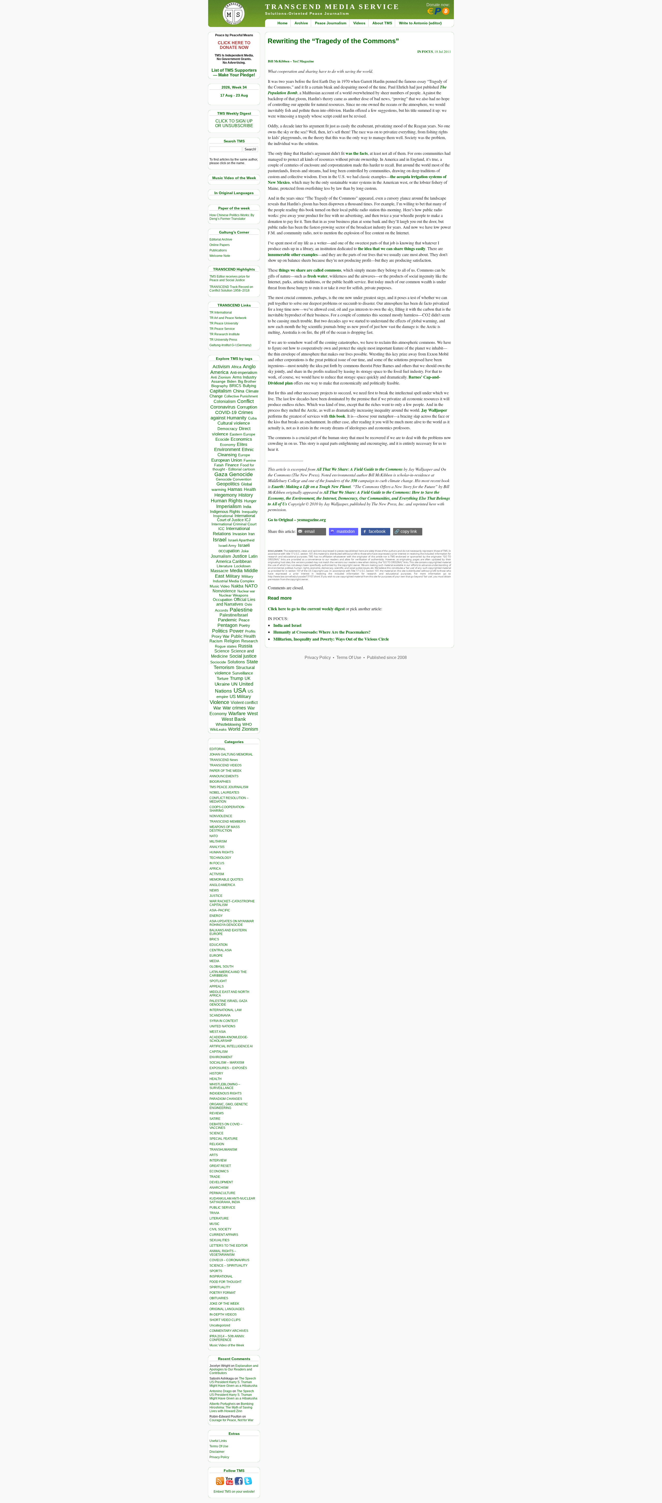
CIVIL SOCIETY (220, 1229)
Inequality (250, 512)
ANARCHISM (218, 1187)
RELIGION (216, 1144)
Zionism (250, 729)
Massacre (219, 571)
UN (234, 684)
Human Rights (227, 500)
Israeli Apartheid (241, 540)
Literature (224, 566)
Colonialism (225, 401)
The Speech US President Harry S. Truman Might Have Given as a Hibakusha (233, 1382)
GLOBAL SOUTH (221, 966)
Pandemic (227, 620)
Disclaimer (216, 1452)
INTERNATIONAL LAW (225, 1010)
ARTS (213, 1155)
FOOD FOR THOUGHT (225, 1282)
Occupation (222, 599)
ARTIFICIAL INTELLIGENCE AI (231, 1046)
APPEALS (216, 986)
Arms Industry (244, 377)
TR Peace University (223, 323)
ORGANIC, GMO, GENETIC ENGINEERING (228, 1106)
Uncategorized (219, 1325)
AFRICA (215, 868)
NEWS (214, 890)
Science (221, 651)
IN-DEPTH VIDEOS (223, 1314)
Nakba (237, 586)
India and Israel (287, 625)
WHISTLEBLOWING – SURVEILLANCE (224, 1086)
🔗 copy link (405, 531)
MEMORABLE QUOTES (226, 879)
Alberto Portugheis (222, 1404)
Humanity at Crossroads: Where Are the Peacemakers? (322, 632)
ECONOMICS (219, 1171)
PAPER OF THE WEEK (225, 771)
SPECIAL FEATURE (223, 1139)
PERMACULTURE (222, 1193)
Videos (359, 23)
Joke (245, 551)
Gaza (221, 474)
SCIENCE (216, 1133)
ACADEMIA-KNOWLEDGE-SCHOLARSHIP (228, 1039)
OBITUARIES (218, 1298)
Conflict (245, 401)
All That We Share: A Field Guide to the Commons (360, 469)
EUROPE (216, 955)
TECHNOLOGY (220, 858)
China (238, 391)
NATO (251, 586)
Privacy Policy (219, 1457)
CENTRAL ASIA (220, 950)
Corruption (247, 407)
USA (240, 690)
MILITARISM (218, 841)
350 (354, 480)
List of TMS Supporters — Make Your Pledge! (234, 72)
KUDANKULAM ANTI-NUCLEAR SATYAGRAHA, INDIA (232, 1200)
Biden (231, 381)
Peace (244, 620)
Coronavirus (222, 407)
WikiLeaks (218, 729)
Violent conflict (244, 702)
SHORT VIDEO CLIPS (224, 1320)
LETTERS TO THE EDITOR (228, 1245)
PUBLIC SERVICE (222, 1207)
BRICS (235, 385)
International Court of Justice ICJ (236, 518)
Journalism (221, 556)
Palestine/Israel (234, 615)
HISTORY (216, 1073)
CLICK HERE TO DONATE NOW (234, 45)
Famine (250, 460)
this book (337, 416)
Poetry (244, 625)
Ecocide (222, 439)
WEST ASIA (217, 1032)
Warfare (237, 713)
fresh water (317, 276)
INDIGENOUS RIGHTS (225, 1093)
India (247, 507)
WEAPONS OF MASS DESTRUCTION (224, 828)
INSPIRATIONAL (221, 1276)
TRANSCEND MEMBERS (227, 821)
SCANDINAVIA (219, 1015)
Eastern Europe (242, 434)
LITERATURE (219, 1218)
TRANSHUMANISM (223, 1149)
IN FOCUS (216, 863)
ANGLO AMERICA (222, 885)
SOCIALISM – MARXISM (226, 1062)
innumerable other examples (293, 254)
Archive (301, 23)
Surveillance (242, 673)
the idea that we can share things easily (391, 248)
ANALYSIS (216, 847)
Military (233, 576)
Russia (245, 646)
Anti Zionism (221, 377)
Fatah (219, 465)
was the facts (356, 153)
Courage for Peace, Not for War (231, 1420)
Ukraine (222, 684)
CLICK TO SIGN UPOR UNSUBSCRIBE (234, 123)
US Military (240, 696)
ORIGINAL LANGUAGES (226, 1309)
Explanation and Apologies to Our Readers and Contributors (233, 1369)
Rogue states (226, 646)
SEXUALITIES (219, 1240)
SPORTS (215, 1271)
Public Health (243, 636)
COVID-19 (226, 412)
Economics (241, 439)
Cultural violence (233, 423)
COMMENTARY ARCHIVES (228, 1331)
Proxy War (220, 636)
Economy (227, 444)
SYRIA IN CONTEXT (223, 1021)
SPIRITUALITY (219, 1287)
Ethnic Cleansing (235, 452)
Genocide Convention (233, 479)
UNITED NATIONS (222, 1026)
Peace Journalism (330, 23)
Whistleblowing (228, 724)
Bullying (249, 386)
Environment (227, 449)
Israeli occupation (234, 548)
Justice (239, 556)
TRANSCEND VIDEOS (225, 765)
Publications (218, 250)
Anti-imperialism (243, 373)
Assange (218, 381)
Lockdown (242, 566)
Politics (220, 631)
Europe (244, 455)
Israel (220, 539)
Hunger (250, 501)
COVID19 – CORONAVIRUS (229, 1260)
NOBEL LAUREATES (224, 792)
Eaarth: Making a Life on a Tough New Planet (310, 486)
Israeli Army (227, 546)
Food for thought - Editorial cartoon (234, 467)
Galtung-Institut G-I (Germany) (230, 345)
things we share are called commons (310, 270)
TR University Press (223, 340)
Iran (251, 534)
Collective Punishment (241, 396)
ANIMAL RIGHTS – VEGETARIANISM (222, 1253)
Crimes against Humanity (231, 415)
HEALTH (215, 1079)
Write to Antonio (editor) (420, 23)
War (217, 708)
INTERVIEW (218, 1160)
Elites (242, 444)
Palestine (241, 610)
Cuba (252, 418)
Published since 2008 (387, 657)
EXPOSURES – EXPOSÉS (228, 1068)
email (310, 531)
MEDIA (214, 961)
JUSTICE (215, 896)
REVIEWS (216, 1113)
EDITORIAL (217, 749)
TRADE (214, 1177)
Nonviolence (224, 591)
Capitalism (220, 391)
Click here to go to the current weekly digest (306, 609)
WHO (247, 724)
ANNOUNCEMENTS (223, 776)
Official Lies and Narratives (235, 601)
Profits (250, 631)
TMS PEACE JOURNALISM (228, 787)
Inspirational (223, 516)
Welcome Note (219, 256)
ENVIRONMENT (220, 1057)
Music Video (220, 586)
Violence (219, 702)
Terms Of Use (218, 1446)
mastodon (346, 531)
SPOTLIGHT (218, 981)
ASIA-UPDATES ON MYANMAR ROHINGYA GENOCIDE (231, 923)
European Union (226, 460)
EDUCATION (218, 945)
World (234, 729)
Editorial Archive (220, 239)
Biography (219, 386)
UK (248, 678)
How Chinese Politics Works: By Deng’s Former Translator (231, 217)
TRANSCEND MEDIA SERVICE (332, 7)
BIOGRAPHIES (220, 781)
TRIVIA (214, 1213)
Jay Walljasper (434, 410)
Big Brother (247, 381)
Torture (222, 678)
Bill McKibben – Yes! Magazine (291, 61)
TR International (220, 312)
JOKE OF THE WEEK (224, 1303)
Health (250, 489)
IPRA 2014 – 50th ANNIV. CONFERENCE (227, 1338)
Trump (236, 678)
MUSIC (214, 1224)
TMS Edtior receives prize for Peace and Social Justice (229, 278)
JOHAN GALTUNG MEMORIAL (231, 754)
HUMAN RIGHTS (221, 852)
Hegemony (225, 495)
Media (236, 570)
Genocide (241, 474)
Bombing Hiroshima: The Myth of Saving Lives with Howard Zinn (231, 1407)
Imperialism (229, 506)
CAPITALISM (218, 1052)
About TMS (382, 23)
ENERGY (216, 916)
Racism (216, 641)
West (252, 713)
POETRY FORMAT (222, 1293)
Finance (232, 465)
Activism (221, 366)
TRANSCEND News (223, 760)
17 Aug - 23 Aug (234, 95)
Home (282, 23)
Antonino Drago (220, 1391)
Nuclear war (246, 591)
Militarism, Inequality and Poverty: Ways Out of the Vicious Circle (331, 639)
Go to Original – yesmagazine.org (297, 519)
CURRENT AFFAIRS (223, 1235)
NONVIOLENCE (220, 816)
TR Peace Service (222, 329)
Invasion (239, 534)
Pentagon (227, 625)
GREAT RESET (220, 1166)
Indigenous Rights (225, 511)
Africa (236, 367)
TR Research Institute (224, 334)
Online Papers (219, 245)
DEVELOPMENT (221, 1182)
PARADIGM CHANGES (225, 1099)
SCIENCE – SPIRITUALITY (228, 1265)
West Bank (234, 719)
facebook (377, 531)
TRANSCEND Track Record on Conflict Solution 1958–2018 (231, 288)
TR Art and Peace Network (227, 318)
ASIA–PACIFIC (219, 910)
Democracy (227, 428)
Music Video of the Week (226, 1345)
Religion (232, 641)
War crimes (234, 707)
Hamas (235, 489)
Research (249, 641)
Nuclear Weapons (233, 595)
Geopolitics (227, 484)
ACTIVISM (216, 874)
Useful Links (218, 1441)
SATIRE (214, 1119)
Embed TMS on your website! (234, 1491)
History (245, 495)
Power (236, 631)
